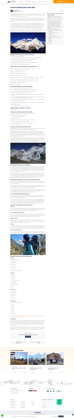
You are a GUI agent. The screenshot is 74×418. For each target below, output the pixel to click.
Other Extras (51, 41)
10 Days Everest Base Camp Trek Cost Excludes (54, 23)
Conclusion (49, 43)
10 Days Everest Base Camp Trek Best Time (54, 24)
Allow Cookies (61, 416)
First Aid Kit (50, 40)
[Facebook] (29, 390)
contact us (30, 328)
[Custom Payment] (37, 412)
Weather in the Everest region (15, 231)
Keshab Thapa (17, 10)
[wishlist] (59, 1)
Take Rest (50, 34)
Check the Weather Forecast (53, 35)
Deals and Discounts (13, 401)
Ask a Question (28, 336)
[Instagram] (32, 390)
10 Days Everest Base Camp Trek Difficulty (54, 25)
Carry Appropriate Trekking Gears (53, 32)
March (14, 133)
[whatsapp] (2, 415)
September (27, 132)
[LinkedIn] (34, 390)
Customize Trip (12, 407)
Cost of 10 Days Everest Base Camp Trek (54, 28)
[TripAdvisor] (59, 402)
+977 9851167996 (22, 334)
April (16, 133)
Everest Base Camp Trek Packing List (23, 315)
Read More (33, 177)
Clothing (50, 38)
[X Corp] (31, 390)
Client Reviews (12, 404)
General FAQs (23, 401)
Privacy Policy (55, 416)
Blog (43, 1)
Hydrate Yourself (51, 33)
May (19, 133)
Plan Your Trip (23, 404)
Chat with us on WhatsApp (32, 334)
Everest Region (23, 24)
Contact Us (46, 1)
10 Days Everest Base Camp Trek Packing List (54, 37)
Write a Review (23, 407)
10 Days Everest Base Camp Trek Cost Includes (54, 20)
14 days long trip (22, 15)
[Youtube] (36, 390)
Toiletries (50, 39)
